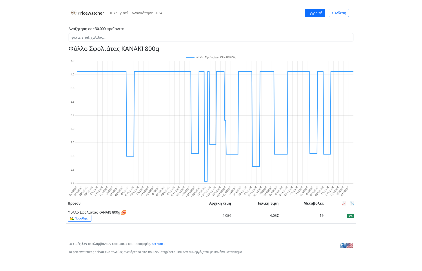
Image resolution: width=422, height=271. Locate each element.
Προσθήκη (81, 218)
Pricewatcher (90, 13)
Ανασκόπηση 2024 (147, 13)
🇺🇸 (350, 245)
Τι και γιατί (118, 13)
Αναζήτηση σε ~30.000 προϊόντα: (96, 28)
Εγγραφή (315, 13)
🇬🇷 (343, 245)
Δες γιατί (158, 244)
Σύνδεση (339, 13)
